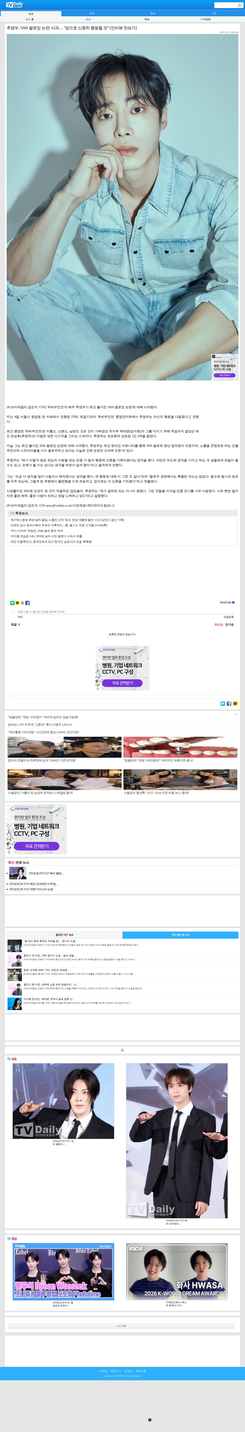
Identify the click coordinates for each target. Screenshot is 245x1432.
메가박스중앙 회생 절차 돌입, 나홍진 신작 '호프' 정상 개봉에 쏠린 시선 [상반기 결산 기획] (67, 519)
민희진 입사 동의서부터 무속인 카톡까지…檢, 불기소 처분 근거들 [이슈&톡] (59, 525)
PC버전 (103, 1371)
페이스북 (141, 1371)
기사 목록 (121, 1326)
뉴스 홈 (29, 19)
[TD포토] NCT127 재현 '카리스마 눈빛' (31, 889)
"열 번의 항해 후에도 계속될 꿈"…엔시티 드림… (82, 943)
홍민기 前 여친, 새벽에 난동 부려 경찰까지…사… (84, 986)
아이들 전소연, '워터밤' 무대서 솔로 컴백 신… (78, 1001)
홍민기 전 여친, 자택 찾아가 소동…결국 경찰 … (80, 957)
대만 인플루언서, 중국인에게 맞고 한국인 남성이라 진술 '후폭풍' (51, 541)
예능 (146, 19)
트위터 (128, 1371)
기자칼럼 (206, 19)
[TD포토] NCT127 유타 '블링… (46, 873)
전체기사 (116, 1371)
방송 (88, 19)
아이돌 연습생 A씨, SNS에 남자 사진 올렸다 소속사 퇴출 (46, 536)
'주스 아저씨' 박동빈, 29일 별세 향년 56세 (37, 530)
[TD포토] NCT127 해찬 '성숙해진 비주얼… (33, 883)
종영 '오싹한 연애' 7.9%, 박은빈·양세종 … (80, 972)
